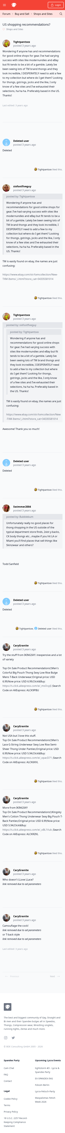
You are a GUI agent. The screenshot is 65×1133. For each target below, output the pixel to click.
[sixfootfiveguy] (7, 188)
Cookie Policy (10, 1098)
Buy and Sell (22, 14)
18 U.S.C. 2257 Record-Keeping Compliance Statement (15, 1122)
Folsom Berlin (42, 1084)
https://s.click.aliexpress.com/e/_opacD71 (27, 757)
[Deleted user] (7, 142)
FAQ (6, 1074)
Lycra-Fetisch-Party (45, 1091)
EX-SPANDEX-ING (44, 1078)
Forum (6, 14)
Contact (8, 1080)
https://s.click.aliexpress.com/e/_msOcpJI (27, 686)
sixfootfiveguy (22, 186)
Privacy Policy (11, 1111)
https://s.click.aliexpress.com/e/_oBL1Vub (27, 829)
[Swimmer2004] (7, 508)
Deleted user (21, 141)
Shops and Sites (43, 14)
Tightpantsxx (21, 42)
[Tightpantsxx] (7, 43)
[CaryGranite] (7, 647)
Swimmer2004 (22, 506)
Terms (7, 1105)
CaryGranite (21, 645)
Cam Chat (9, 1068)
